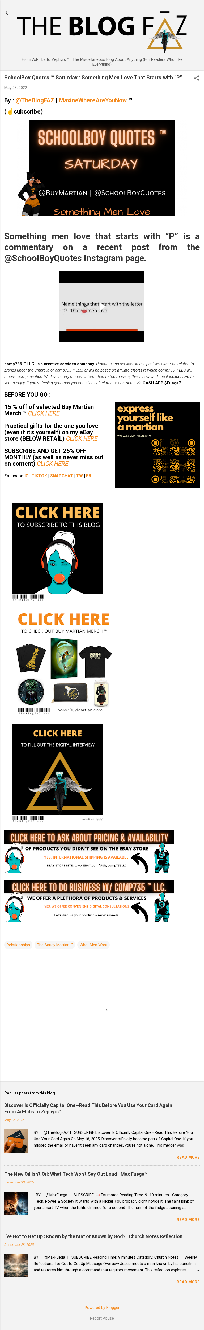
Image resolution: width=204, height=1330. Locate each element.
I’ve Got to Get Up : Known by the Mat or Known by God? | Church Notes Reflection (93, 1236)
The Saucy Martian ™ (55, 944)
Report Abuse (102, 1318)
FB (88, 475)
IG (26, 475)
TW (79, 475)
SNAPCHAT (61, 475)
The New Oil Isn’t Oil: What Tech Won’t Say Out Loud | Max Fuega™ (75, 1174)
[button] (196, 78)
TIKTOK (39, 475)
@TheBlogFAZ (35, 100)
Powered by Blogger (102, 1307)
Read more (188, 1157)
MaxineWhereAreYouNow (93, 100)
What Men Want (93, 944)
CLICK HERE (44, 413)
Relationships (18, 944)
